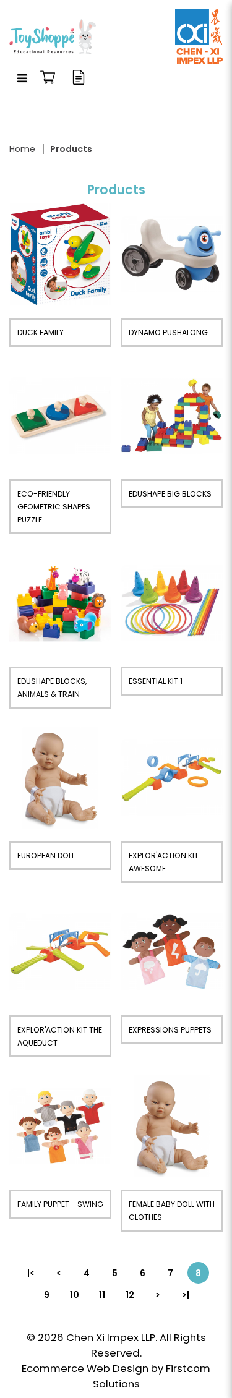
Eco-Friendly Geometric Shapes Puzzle (53, 506)
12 (130, 1295)
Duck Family (40, 332)
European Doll (46, 855)
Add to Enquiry (60, 255)
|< (31, 1273)
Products (71, 149)
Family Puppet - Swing (60, 1204)
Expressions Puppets (170, 1030)
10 (74, 1295)
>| (185, 1295)
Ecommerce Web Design (85, 1368)
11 (102, 1295)
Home (22, 149)
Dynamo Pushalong (168, 332)
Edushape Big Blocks (170, 493)
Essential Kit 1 (156, 681)
